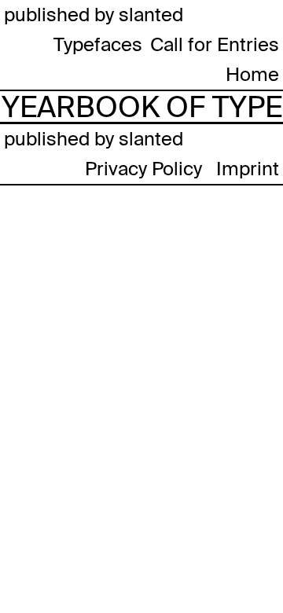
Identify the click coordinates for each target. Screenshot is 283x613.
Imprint (247, 168)
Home (252, 74)
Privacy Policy (143, 168)
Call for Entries (214, 44)
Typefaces (97, 44)
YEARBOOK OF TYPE (142, 107)
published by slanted (93, 14)
